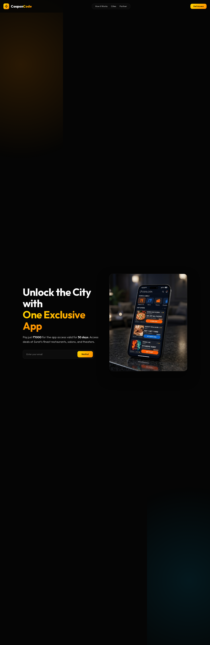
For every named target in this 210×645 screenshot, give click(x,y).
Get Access (198, 6)
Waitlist (85, 354)
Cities (113, 6)
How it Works (101, 6)
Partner (123, 6)
